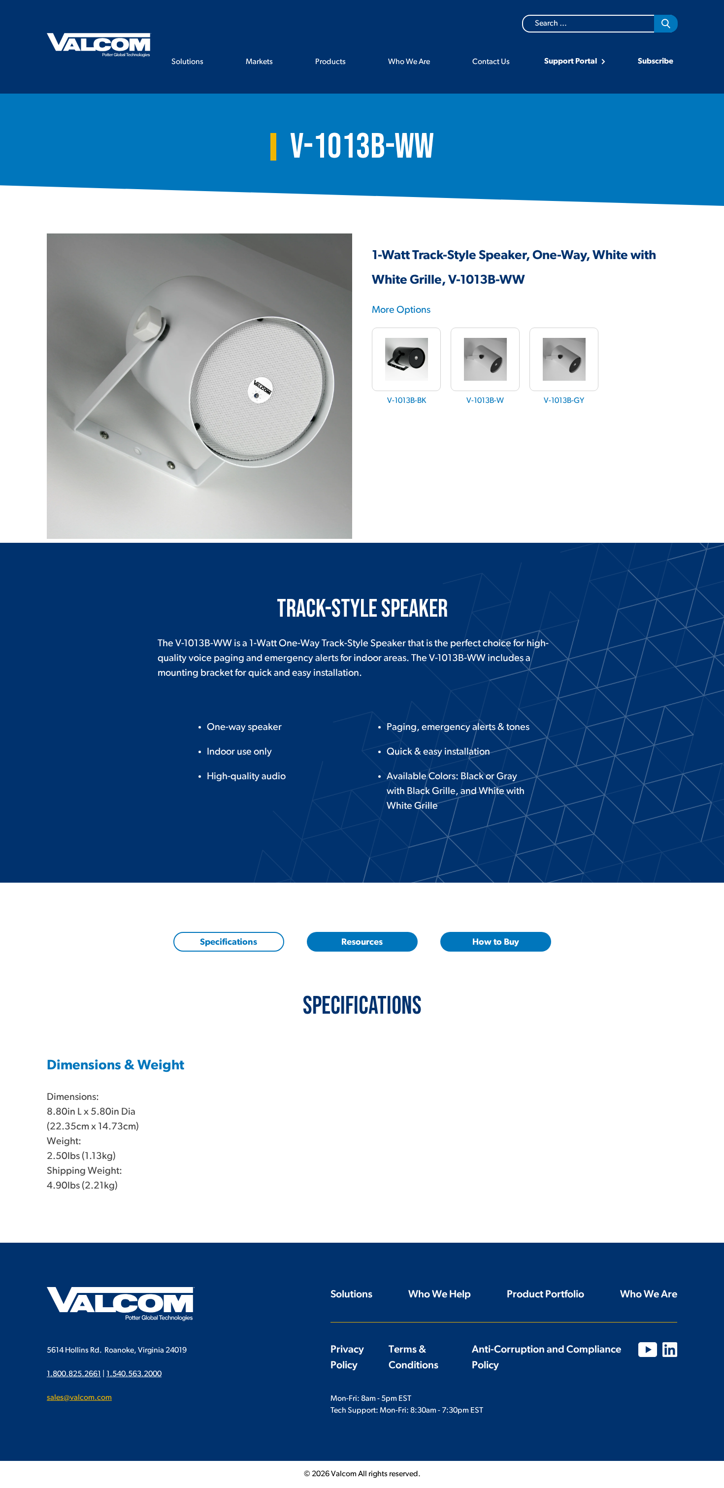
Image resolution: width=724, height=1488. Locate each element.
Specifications (228, 942)
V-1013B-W (485, 401)
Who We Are (409, 62)
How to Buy (495, 942)
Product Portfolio (545, 1295)
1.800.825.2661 (74, 1374)
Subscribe (655, 62)
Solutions (187, 62)
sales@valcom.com (79, 1398)
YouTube (648, 1349)
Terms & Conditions (413, 1358)
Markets (259, 62)
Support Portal (570, 62)
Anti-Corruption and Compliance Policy (546, 1358)
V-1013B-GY (564, 401)
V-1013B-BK (406, 401)
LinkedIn (669, 1349)
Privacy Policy (347, 1358)
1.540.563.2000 (134, 1374)
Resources (362, 942)
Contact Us (491, 62)
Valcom (99, 45)
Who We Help (439, 1295)
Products (330, 62)
